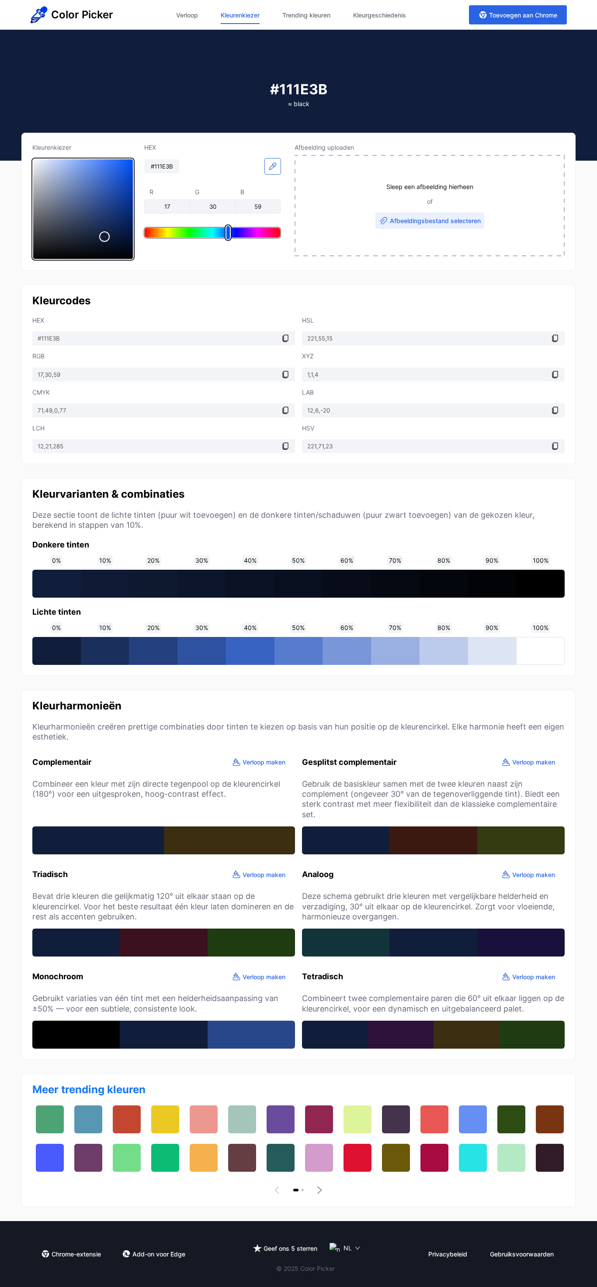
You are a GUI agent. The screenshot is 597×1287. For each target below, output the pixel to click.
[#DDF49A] (357, 1119)
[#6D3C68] (88, 1158)
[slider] (83, 209)
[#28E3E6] (473, 1158)
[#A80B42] (434, 1158)
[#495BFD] (50, 1158)
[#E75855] (434, 1119)
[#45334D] (396, 1119)
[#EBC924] (165, 1119)
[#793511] (550, 1119)
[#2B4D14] (511, 1119)
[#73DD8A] (127, 1158)
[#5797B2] (88, 1119)
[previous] (278, 1190)
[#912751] (319, 1119)
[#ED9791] (204, 1119)
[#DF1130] (357, 1158)
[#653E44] (242, 1158)
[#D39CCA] (319, 1158)
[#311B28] (550, 1158)
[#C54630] (127, 1119)
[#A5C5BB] (242, 1119)
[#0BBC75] (165, 1158)
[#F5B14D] (204, 1158)
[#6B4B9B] (281, 1119)
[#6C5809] (396, 1158)
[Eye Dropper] (273, 166)
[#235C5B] (281, 1158)
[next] (318, 1190)
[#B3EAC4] (511, 1158)
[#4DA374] (50, 1119)
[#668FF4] (473, 1119)
